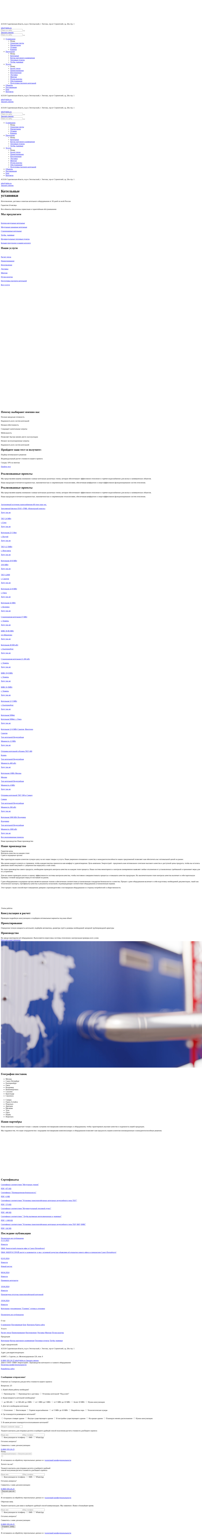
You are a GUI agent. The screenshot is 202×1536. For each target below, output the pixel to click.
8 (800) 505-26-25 (8, 1360)
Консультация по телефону (14, 1437)
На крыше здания (95, 1418)
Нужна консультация (96, 1402)
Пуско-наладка (16, 79)
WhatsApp (39, 1437)
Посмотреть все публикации (12, 1238)
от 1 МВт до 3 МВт (43, 1402)
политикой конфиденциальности (58, 1460)
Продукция (10, 52)
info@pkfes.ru (6, 28)
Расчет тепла (15, 68)
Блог (7, 89)
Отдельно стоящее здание (14, 1418)
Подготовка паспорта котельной (23, 83)
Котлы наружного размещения (22, 58)
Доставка (14, 75)
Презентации (15, 45)
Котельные (14, 56)
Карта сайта (40, 1325)
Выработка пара (78, 1410)
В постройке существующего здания (71, 1418)
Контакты (9, 92)
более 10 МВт (79, 1402)
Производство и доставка (28, 1394)
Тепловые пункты (17, 60)
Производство (9, 1394)
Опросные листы (17, 43)
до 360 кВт (8, 1402)
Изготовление (16, 73)
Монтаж (13, 77)
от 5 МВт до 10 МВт (62, 1402)
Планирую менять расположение (119, 1418)
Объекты (9, 85)
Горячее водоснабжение (39, 1410)
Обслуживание (16, 81)
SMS (30, 1437)
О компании (10, 39)
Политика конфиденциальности (14, 1365)
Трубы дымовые (16, 62)
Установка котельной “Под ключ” (55, 1394)
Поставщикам (11, 87)
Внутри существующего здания (40, 1418)
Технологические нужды (97, 1410)
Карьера (13, 49)
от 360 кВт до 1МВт (23, 1402)
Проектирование (17, 71)
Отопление (8, 1410)
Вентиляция (21, 1410)
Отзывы (13, 47)
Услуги (8, 64)
